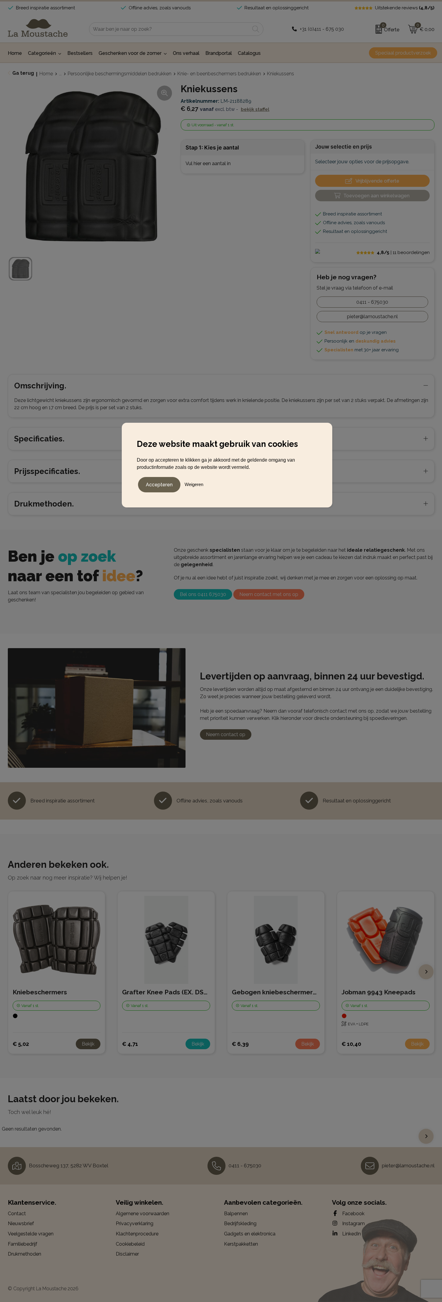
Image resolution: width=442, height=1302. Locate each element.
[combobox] (169, 29)
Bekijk (88, 1044)
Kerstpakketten (241, 1244)
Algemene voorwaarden (142, 1213)
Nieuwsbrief (21, 1223)
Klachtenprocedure (137, 1234)
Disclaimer (127, 1254)
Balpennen (236, 1213)
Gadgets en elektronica (249, 1234)
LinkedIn (351, 1234)
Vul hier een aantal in (208, 163)
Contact (17, 1213)
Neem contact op (225, 734)
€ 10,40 (351, 1044)
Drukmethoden (24, 1254)
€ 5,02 (21, 1044)
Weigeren (194, 484)
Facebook (352, 1213)
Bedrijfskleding (240, 1223)
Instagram (353, 1223)
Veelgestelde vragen (31, 1234)
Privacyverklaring (134, 1223)
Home (46, 74)
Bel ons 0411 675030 (203, 594)
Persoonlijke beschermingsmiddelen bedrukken (119, 74)
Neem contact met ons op (268, 594)
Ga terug (23, 73)
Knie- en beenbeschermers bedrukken (219, 74)
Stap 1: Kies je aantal (212, 147)
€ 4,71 (130, 1044)
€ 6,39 (240, 1044)
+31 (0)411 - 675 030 (322, 29)
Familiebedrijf (22, 1244)
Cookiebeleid (130, 1244)
